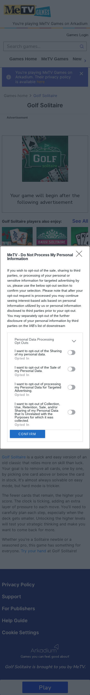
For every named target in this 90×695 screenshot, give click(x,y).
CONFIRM (27, 434)
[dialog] (45, 347)
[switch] (71, 352)
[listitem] (45, 341)
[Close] (80, 255)
